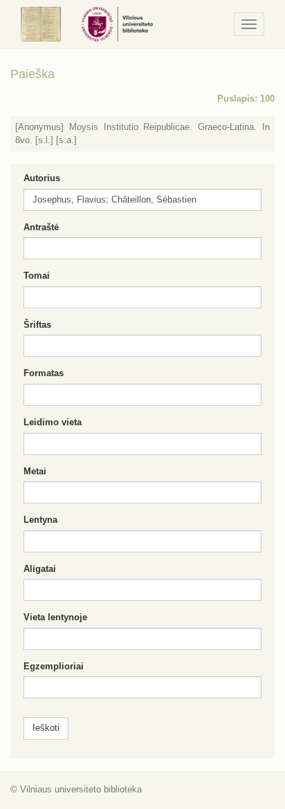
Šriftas (37, 324)
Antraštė (41, 227)
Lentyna (40, 519)
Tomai (37, 275)
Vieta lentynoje (55, 617)
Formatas (44, 373)
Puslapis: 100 (246, 98)
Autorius (42, 178)
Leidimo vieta (53, 422)
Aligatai (40, 569)
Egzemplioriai (54, 666)
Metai (35, 471)
